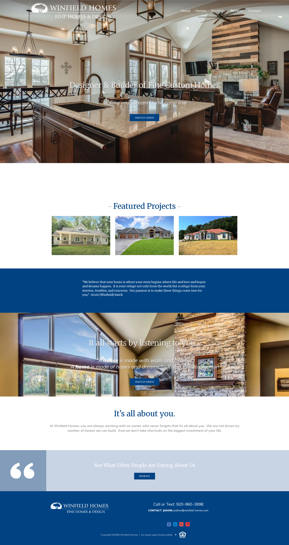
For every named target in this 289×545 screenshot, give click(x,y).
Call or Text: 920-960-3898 (178, 504)
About (185, 11)
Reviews (237, 11)
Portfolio (218, 11)
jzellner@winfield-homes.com (190, 510)
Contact (255, 11)
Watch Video (144, 117)
